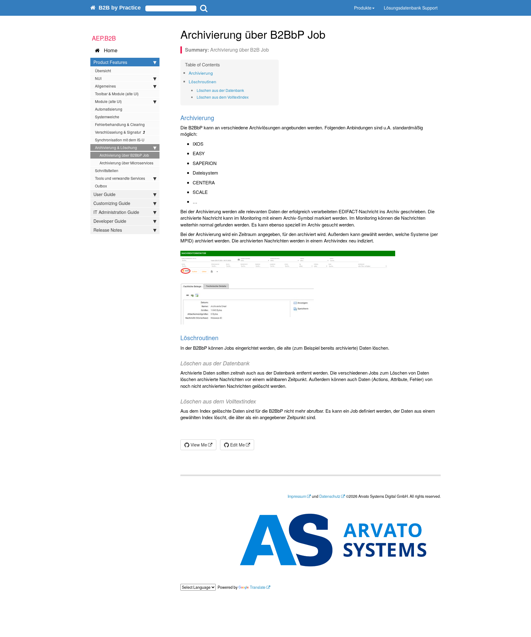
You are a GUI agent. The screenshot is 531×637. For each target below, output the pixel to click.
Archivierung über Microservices (126, 162)
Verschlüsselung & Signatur (119, 132)
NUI (98, 78)
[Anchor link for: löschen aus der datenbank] (246, 90)
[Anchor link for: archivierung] (215, 73)
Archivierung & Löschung (116, 147)
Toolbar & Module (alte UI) (117, 93)
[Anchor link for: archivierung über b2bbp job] (331, 33)
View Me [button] (198, 445)
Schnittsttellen (106, 170)
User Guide (104, 194)
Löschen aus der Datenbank (220, 90)
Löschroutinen (202, 82)
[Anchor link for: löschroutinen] (218, 81)
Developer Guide (109, 221)
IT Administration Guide (116, 212)
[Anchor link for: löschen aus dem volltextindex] (251, 97)
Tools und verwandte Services (120, 178)
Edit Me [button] (237, 445)
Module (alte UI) (108, 101)
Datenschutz (329, 496)
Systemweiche (107, 116)
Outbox (101, 185)
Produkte (363, 8)
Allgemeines (105, 85)
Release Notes (107, 230)
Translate (258, 587)
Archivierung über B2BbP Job (124, 155)
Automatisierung (108, 109)
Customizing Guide (111, 203)
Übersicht (103, 70)
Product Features (110, 62)
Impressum (297, 496)
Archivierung (201, 73)
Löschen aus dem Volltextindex (223, 97)
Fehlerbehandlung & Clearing (120, 124)
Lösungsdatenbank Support (411, 8)
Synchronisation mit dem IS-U (119, 139)
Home (109, 50)
